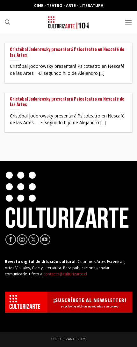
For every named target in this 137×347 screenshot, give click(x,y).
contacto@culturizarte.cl (65, 274)
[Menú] (128, 22)
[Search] (7, 22)
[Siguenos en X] (33, 239)
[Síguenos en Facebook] (10, 239)
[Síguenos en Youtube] (45, 239)
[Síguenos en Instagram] (22, 239)
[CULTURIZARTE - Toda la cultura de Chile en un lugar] (68, 22)
